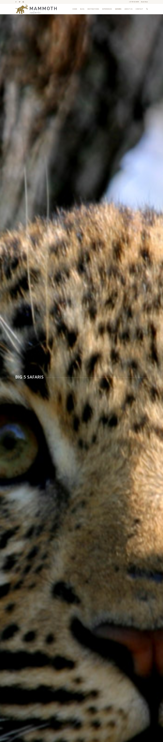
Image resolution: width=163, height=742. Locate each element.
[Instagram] (23, 2)
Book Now (144, 2)
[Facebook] (16, 2)
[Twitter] (19, 2)
